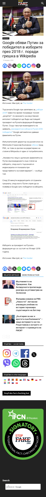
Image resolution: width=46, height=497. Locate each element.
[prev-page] (4, 336)
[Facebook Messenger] (24, 66)
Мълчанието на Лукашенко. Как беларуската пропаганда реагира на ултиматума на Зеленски (29, 287)
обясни (35, 145)
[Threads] (38, 66)
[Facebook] (5, 66)
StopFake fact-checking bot (16, 393)
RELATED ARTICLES (11, 275)
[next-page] (7, 336)
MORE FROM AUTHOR (30, 275)
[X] (14, 66)
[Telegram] (29, 66)
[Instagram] (33, 66)
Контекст (6, 38)
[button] (4, 3)
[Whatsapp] (19, 66)
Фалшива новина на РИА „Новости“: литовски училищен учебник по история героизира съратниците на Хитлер (28, 304)
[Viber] (9, 66)
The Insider (28, 103)
